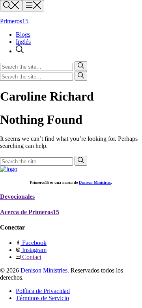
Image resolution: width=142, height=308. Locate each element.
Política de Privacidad (43, 290)
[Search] (20, 51)
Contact (31, 257)
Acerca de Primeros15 (29, 212)
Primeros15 (14, 21)
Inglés (23, 41)
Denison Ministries (95, 182)
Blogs (23, 34)
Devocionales (17, 196)
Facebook (34, 242)
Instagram (34, 249)
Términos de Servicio (42, 298)
